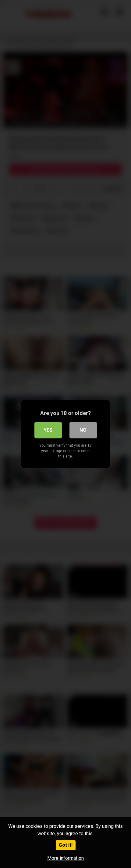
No (83, 430)
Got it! (66, 845)
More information (65, 858)
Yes (48, 430)
